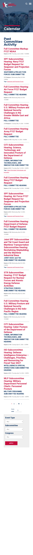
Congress (9, 433)
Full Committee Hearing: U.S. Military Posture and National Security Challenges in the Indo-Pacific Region (16, 306)
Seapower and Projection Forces (15, 81)
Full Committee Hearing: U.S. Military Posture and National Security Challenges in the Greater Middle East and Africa (16, 111)
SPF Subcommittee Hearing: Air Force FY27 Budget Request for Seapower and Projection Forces (16, 198)
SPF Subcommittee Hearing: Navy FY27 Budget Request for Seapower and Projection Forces (16, 64)
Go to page (12, 410)
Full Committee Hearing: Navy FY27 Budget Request (16, 180)
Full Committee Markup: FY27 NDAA (16, 50)
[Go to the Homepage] (9, 5)
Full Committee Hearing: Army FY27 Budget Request (16, 131)
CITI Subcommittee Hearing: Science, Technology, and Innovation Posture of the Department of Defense (15, 151)
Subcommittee (11, 425)
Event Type (10, 418)
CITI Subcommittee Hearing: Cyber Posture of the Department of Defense (15, 328)
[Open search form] (26, 4)
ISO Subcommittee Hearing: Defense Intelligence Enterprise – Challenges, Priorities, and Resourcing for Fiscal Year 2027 (16, 356)
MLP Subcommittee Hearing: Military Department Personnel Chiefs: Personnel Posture (15, 383)
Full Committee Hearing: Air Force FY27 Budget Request (16, 89)
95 (19, 404)
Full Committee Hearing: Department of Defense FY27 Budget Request (16, 224)
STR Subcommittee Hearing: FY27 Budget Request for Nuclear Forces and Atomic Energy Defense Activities (15, 279)
